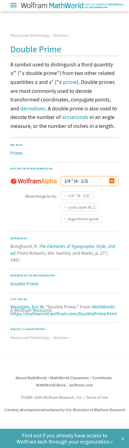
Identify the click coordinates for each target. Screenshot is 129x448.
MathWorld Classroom (69, 377)
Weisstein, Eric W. (27, 307)
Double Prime (24, 284)
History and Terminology (30, 35)
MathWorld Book (51, 384)
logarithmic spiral (83, 218)
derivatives (32, 108)
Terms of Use (97, 397)
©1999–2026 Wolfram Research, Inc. (52, 397)
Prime (16, 153)
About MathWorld (31, 377)
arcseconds (75, 116)
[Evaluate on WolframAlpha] (112, 181)
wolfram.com (81, 384)
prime (70, 81)
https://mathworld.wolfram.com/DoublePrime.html (63, 313)
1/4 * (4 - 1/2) (79, 195)
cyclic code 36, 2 (81, 207)
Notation (60, 35)
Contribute (101, 377)
